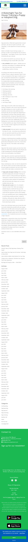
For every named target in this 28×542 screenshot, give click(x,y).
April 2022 (3, 377)
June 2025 (3, 295)
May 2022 (3, 375)
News (2, 419)
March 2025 (4, 302)
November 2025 (5, 286)
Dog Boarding (4, 408)
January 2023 (4, 357)
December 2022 (5, 359)
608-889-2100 (24, 1)
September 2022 (5, 366)
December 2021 (5, 386)
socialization (4, 214)
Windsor (5, 471)
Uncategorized (4, 423)
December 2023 (5, 333)
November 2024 (5, 311)
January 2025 (4, 306)
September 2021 (5, 393)
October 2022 (4, 364)
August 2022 (4, 368)
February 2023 (4, 355)
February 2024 (4, 328)
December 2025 (5, 284)
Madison (19, 470)
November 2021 (5, 388)
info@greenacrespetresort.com (10, 442)
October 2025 (4, 288)
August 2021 (4, 395)
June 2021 (3, 399)
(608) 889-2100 (6, 440)
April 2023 (3, 351)
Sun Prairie (10, 471)
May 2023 (3, 348)
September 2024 (5, 315)
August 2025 (4, 293)
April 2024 (3, 324)
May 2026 (3, 273)
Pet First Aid (4, 421)
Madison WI (4, 417)
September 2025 (5, 291)
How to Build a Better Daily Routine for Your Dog (13, 256)
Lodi (15, 470)
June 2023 (3, 346)
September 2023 (5, 339)
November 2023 (5, 335)
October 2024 (4, 313)
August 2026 (4, 268)
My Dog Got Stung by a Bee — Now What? (11, 262)
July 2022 (3, 371)
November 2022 (5, 362)
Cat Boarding (4, 406)
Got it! (14, 537)
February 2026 (4, 279)
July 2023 (3, 344)
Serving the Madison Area (6, 1)
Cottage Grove (10, 470)
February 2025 (4, 304)
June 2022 (3, 373)
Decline (14, 540)
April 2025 (3, 299)
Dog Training (4, 20)
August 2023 (4, 342)
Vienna (23, 470)
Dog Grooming (4, 412)
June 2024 (3, 319)
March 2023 (4, 353)
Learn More (22, 533)
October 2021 (4, 391)
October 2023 (4, 337)
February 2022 (4, 382)
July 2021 (3, 397)
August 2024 (4, 317)
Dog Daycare (4, 410)
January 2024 (4, 331)
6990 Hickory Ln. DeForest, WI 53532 (11, 438)
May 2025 (3, 297)
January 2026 (4, 282)
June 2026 (3, 271)
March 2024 (4, 326)
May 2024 (3, 322)
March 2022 (4, 379)
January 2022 (4, 384)
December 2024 (5, 308)
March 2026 (4, 277)
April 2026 (3, 275)
